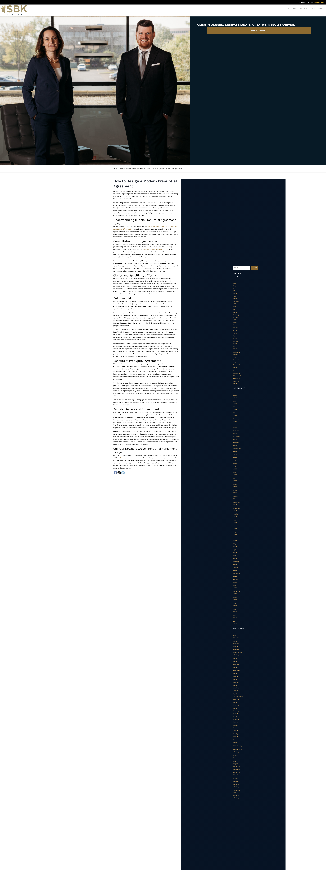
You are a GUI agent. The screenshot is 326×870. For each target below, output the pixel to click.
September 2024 (237, 521)
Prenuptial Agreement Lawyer (237, 772)
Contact (320, 8)
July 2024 (235, 533)
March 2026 (235, 414)
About (295, 8)
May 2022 (235, 587)
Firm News (235, 741)
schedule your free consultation (130, 458)
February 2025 (236, 491)
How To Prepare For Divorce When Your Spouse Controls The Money (236, 294)
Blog (313, 8)
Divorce (235, 658)
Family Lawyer (235, 735)
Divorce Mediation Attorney (236, 688)
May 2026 (235, 408)
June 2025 (235, 468)
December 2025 (236, 432)
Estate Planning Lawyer (236, 711)
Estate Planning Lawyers (236, 719)
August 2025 (235, 456)
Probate (235, 778)
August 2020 (235, 598)
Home (288, 8)
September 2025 (237, 450)
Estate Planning (236, 704)
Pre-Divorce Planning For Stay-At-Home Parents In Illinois (236, 318)
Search (254, 267)
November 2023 (236, 575)
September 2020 (237, 592)
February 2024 (236, 563)
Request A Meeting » (258, 31)
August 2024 (235, 527)
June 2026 (235, 402)
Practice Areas (304, 8)
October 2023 (235, 581)
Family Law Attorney (236, 728)
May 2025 (235, 474)
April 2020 (235, 622)
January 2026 (235, 426)
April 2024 (235, 551)
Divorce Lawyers (236, 681)
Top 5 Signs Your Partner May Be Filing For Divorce (235, 340)
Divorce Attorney (236, 663)
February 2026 (236, 420)
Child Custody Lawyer (236, 643)
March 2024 (235, 557)
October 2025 (235, 444)
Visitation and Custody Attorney (236, 794)
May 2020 (235, 616)
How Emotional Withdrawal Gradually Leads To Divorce (237, 377)
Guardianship (237, 746)
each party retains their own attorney (155, 249)
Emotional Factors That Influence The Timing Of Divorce (236, 359)
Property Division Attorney (236, 784)
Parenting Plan (236, 756)
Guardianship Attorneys (237, 750)
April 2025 (235, 479)
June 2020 (235, 610)
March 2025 (235, 485)
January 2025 (235, 497)
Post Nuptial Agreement (237, 763)
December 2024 (236, 503)
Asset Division (236, 636)
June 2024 (235, 539)
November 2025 (236, 438)
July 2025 (235, 462)
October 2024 (235, 515)
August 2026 (235, 396)
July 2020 (235, 604)
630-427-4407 (319, 2)
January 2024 (235, 569)
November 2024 (236, 509)
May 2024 (235, 545)
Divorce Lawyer (235, 675)
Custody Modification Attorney (237, 652)
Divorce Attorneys (236, 669)
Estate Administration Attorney (238, 696)
